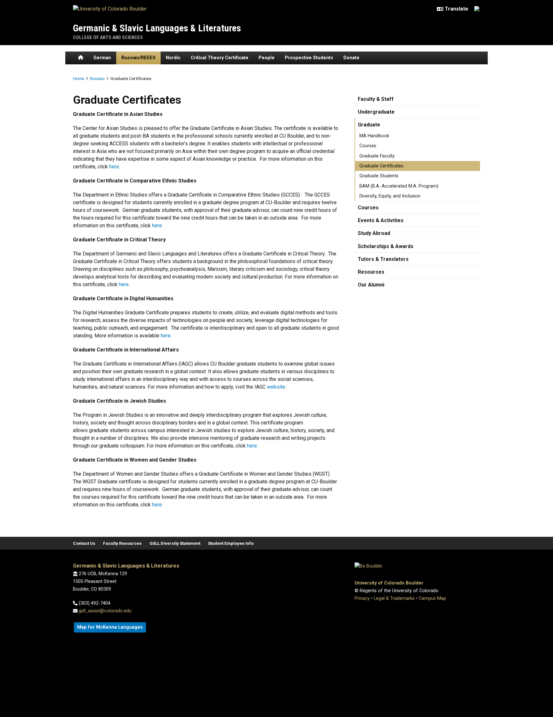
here (114, 167)
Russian (97, 78)
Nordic (173, 57)
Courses (367, 146)
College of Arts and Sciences (108, 37)
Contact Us (84, 543)
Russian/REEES (138, 57)
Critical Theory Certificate (219, 57)
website (276, 387)
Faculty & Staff (376, 99)
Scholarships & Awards (385, 246)
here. (166, 336)
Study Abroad (374, 233)
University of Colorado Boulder (389, 583)
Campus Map (432, 598)
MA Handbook (374, 136)
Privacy (362, 598)
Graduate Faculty (377, 156)
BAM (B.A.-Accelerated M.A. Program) (398, 186)
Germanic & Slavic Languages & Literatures (157, 28)
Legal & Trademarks (394, 598)
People (267, 57)
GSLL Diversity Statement (174, 543)
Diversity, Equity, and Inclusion (390, 196)
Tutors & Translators (383, 259)
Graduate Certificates (381, 166)
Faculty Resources (122, 543)
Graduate (369, 125)
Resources (371, 272)
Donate (351, 57)
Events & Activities (381, 220)
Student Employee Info (230, 543)
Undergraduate (376, 112)
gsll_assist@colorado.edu (105, 611)
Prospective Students (309, 57)
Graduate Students (378, 176)
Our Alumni (371, 285)
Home (78, 78)
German (102, 57)
